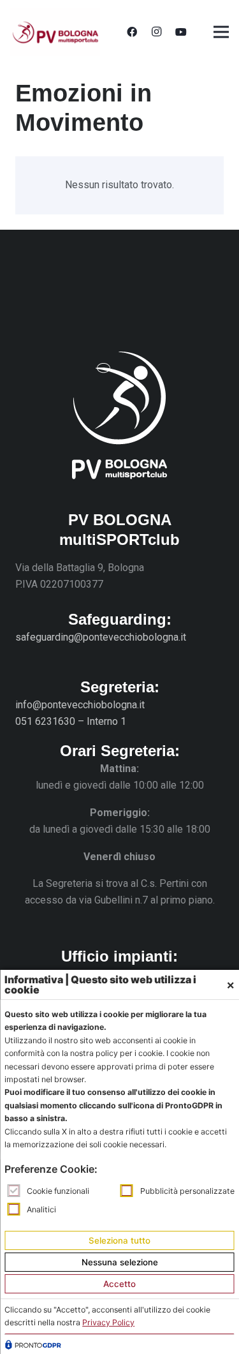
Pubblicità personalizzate (187, 1191)
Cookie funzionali (58, 1191)
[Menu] (221, 32)
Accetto (119, 1284)
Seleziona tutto (119, 1240)
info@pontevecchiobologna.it (80, 705)
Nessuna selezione (120, 1262)
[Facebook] (132, 32)
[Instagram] (156, 32)
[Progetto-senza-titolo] (55, 32)
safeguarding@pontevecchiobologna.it (100, 637)
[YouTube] (181, 32)
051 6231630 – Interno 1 (70, 721)
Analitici (41, 1209)
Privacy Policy (108, 1322)
